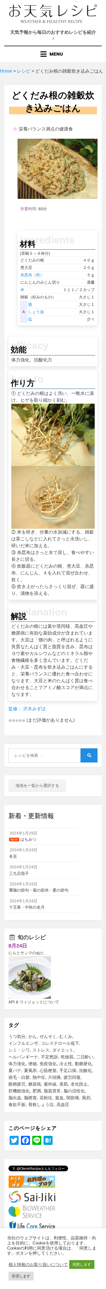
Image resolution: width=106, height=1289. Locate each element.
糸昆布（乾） (32, 275)
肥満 (37, 1090)
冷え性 (65, 1063)
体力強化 (16, 1063)
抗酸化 (85, 1070)
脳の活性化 (74, 1090)
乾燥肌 (67, 1056)
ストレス (41, 1050)
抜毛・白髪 (19, 1077)
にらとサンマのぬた (26, 953)
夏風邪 (30, 1070)
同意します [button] (82, 1264)
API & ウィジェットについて (33, 1002)
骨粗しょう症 (41, 1104)
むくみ (65, 1036)
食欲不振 (16, 1104)
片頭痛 (54, 1077)
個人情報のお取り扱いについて (38, 1264)
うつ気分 (16, 1036)
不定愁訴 (49, 1056)
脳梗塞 (30, 1097)
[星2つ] (13, 720)
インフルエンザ (23, 1043)
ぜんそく (48, 1036)
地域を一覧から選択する (37, 785)
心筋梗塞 (48, 1070)
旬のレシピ (32, 937)
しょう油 (36, 311)
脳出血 (14, 1097)
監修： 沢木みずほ (27, 708)
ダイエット (62, 1050)
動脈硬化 (83, 1063)
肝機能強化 (19, 1090)
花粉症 (46, 1097)
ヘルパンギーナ (23, 1056)
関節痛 (72, 1097)
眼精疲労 (16, 1084)
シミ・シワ (19, 1050)
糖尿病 (34, 1084)
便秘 (32, 1063)
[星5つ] (23, 720)
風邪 (86, 1097)
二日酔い (84, 1056)
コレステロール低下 (60, 1043)
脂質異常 (52, 1090)
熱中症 (39, 1077)
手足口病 (67, 1070)
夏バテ (14, 1070)
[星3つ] (17, 720)
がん (32, 1036)
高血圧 (63, 1104)
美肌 (63, 1084)
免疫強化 (48, 1063)
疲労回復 (72, 1077)
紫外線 (50, 1084)
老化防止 (79, 1084)
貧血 (59, 1097)
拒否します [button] (21, 1276)
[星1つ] (10, 720)
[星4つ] (20, 720)
